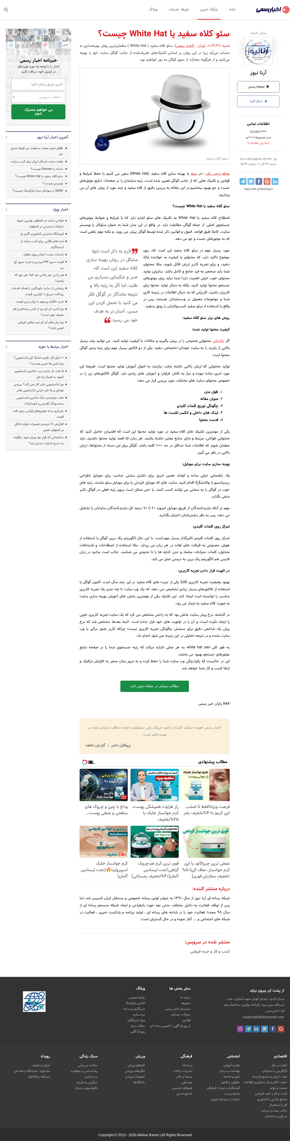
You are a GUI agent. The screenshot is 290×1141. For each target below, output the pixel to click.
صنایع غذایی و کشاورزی (272, 1099)
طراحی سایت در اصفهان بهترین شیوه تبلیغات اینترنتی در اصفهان (40, 223)
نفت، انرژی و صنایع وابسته (269, 1076)
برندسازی (139, 1014)
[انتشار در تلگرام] (243, 181)
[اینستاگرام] (240, 1029)
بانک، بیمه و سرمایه (274, 1110)
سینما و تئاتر (184, 1076)
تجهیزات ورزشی (135, 1076)
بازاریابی (218, 341)
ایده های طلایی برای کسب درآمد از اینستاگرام (42, 244)
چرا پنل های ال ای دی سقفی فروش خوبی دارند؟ (41, 325)
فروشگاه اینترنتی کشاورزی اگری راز (42, 233)
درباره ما (185, 997)
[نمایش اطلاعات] (258, 143)
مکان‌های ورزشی (135, 1071)
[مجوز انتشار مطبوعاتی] (34, 1002)
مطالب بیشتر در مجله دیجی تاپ (154, 686)
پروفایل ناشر (120, 745)
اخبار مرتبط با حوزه (53, 347)
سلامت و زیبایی (88, 1065)
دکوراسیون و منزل (86, 1088)
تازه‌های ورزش (136, 1065)
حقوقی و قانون (230, 1082)
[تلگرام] (248, 1029)
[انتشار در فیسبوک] (258, 181)
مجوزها (186, 1003)
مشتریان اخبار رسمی (178, 1008)
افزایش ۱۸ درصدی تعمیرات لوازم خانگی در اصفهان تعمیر (39, 427)
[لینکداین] (256, 1029)
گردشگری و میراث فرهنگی (223, 1088)
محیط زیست (232, 1093)
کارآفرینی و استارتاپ (274, 1071)
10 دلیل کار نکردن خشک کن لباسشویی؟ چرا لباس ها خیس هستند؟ (39, 360)
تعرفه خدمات (179, 10)
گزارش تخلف (95, 745)
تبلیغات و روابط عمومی (225, 1099)
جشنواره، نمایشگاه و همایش (32, 1071)
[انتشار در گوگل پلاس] (267, 181)
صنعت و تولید (278, 1088)
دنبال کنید (257, 101)
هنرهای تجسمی (182, 1088)
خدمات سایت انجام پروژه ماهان (44, 254)
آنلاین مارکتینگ (135, 1003)
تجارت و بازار (279, 1065)
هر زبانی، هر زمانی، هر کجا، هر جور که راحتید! (39, 277)
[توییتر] (264, 1029)
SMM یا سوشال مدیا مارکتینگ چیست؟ (37, 190)
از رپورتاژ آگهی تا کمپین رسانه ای (170, 1025)
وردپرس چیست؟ (52, 183)
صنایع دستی (184, 1093)
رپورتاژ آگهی (138, 1031)
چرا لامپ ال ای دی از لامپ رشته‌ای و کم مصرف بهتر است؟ (38, 311)
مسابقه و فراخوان (39, 1076)
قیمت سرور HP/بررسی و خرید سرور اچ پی (39, 264)
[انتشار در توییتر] (251, 181)
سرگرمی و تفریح (87, 1082)
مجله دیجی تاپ (217, 174)
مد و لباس (91, 1076)
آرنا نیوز (258, 73)
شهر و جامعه (231, 1076)
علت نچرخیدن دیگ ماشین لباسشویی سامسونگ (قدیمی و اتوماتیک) (40, 400)
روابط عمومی (137, 997)
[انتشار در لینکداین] (275, 181)
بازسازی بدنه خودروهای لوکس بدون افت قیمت (38, 414)
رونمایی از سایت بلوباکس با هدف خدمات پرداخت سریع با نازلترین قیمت (37, 291)
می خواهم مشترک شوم (38, 112)
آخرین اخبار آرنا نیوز (52, 137)
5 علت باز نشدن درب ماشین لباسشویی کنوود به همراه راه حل (39, 374)
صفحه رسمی (256, 86)
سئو (194, 174)
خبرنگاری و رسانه (134, 1008)
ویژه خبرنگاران (136, 1020)
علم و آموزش (231, 1065)
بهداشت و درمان (229, 1071)
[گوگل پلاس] (281, 1029)
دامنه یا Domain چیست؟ (47, 169)
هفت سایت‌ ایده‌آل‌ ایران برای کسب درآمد (37, 161)
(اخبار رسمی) (184, 46)
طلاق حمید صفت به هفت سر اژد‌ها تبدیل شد (36, 151)
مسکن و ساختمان (276, 1116)
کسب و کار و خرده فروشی (210, 952)
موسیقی (187, 1082)
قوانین (186, 1020)
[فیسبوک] (272, 1029)
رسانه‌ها (187, 1065)
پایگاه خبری (209, 10)
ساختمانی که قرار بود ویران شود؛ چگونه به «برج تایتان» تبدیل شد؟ (39, 440)
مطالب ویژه (138, 1025)
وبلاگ (153, 10)
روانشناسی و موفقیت (84, 1071)
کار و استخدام (278, 1105)
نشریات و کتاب (182, 1071)
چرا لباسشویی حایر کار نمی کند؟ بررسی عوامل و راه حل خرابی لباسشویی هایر (39, 387)
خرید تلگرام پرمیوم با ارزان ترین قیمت (40, 301)
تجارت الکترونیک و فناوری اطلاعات (265, 1082)
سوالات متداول (181, 1014)
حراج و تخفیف (41, 1065)
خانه (232, 10)
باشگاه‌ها (139, 1082)
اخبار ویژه (60, 210)
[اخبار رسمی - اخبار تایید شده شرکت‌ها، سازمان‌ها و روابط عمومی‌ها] (273, 10)
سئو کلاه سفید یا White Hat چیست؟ (39, 176)
